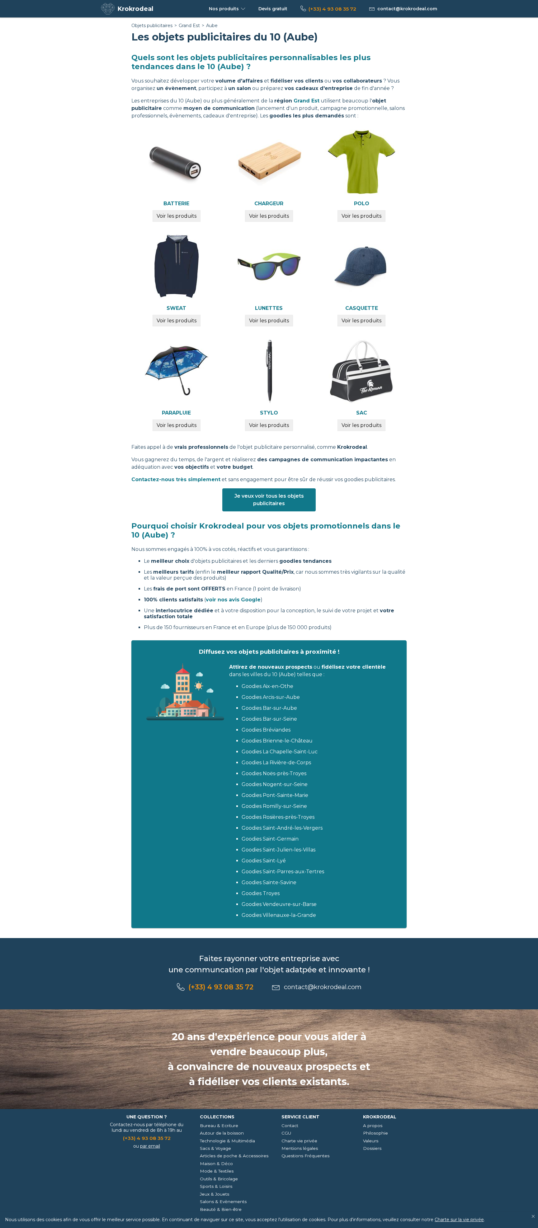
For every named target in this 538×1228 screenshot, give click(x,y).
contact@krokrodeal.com (407, 9)
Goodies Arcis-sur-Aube (271, 697)
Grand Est (189, 25)
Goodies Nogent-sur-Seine (275, 784)
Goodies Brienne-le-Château (277, 741)
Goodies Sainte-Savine (269, 882)
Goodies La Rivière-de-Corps (276, 763)
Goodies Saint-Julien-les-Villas (278, 850)
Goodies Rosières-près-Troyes (278, 817)
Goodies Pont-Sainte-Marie (275, 795)
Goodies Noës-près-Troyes (274, 773)
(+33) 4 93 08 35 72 (332, 9)
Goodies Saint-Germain (270, 839)
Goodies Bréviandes (266, 730)
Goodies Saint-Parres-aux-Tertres (283, 872)
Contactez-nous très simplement (175, 479)
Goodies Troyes (261, 893)
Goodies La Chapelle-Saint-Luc (280, 752)
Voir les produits (176, 216)
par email (150, 1146)
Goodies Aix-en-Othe (267, 686)
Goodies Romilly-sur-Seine (274, 806)
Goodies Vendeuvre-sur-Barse (279, 904)
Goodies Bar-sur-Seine (269, 719)
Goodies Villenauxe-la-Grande (279, 915)
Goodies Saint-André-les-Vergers (282, 828)
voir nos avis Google (233, 600)
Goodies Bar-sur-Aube (269, 708)
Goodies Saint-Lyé (264, 861)
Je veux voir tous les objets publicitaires (269, 499)
